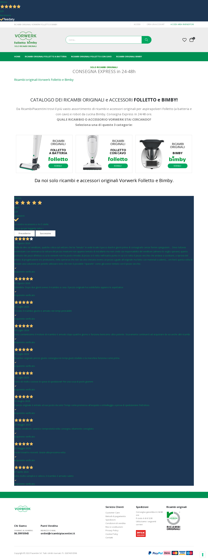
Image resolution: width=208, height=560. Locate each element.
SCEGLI (58, 165)
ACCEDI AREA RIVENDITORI (182, 24)
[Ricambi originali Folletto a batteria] (44, 153)
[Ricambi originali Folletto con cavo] (104, 153)
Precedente (24, 233)
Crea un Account (156, 24)
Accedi (137, 24)
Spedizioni (111, 519)
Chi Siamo (20, 525)
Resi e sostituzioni (114, 527)
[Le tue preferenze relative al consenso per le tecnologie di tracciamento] (203, 555)
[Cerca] (146, 39)
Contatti (109, 537)
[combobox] (108, 39)
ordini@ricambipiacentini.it (58, 533)
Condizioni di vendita (115, 523)
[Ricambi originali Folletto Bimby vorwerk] (25, 40)
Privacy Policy (112, 530)
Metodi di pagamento (116, 516)
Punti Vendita (49, 525)
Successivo (45, 233)
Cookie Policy (112, 534)
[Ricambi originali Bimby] (164, 153)
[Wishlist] (184, 40)
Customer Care (113, 512)
